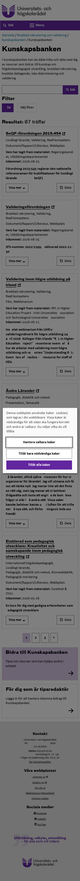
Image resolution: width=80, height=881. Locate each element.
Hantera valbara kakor (39, 442)
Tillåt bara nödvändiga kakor (39, 454)
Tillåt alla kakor (39, 465)
